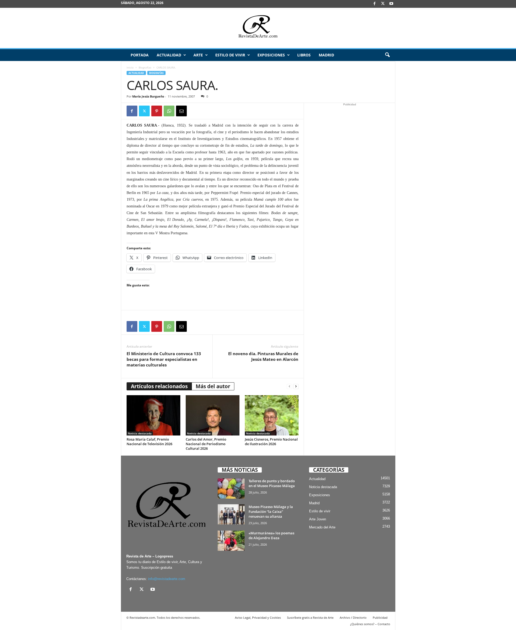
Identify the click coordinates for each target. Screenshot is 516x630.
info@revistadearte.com (166, 579)
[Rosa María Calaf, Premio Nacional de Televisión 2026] (153, 415)
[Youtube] (391, 4)
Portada (140, 54)
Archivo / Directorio (353, 617)
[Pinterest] (156, 111)
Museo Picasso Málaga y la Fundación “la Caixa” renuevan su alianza (271, 511)
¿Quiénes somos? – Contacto (370, 624)
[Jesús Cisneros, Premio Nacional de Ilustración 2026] (272, 415)
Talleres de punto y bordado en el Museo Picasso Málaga (272, 483)
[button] (387, 55)
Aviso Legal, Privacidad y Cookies (258, 617)
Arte (198, 54)
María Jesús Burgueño (148, 96)
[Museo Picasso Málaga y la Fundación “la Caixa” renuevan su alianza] (231, 514)
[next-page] (296, 386)
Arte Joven (317, 519)
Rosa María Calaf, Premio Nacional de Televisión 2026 (149, 441)
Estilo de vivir (230, 54)
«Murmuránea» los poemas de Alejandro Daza (271, 535)
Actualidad (169, 54)
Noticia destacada (140, 433)
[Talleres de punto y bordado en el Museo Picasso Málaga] (231, 488)
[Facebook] (374, 4)
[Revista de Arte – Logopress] (258, 28)
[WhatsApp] (169, 111)
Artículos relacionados (159, 386)
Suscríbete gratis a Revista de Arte (310, 617)
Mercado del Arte (322, 527)
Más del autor (213, 386)
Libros (304, 54)
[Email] (181, 111)
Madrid (326, 54)
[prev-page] (289, 386)
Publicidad (380, 617)
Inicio (130, 67)
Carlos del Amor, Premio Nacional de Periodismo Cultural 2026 (206, 444)
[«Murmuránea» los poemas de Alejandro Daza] (231, 541)
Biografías (145, 67)
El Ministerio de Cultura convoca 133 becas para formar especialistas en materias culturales (164, 359)
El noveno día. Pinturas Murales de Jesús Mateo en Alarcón (263, 356)
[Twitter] (144, 111)
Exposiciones (271, 54)
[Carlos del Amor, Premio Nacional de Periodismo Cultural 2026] (212, 415)
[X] (383, 4)
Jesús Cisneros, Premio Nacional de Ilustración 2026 (271, 441)
